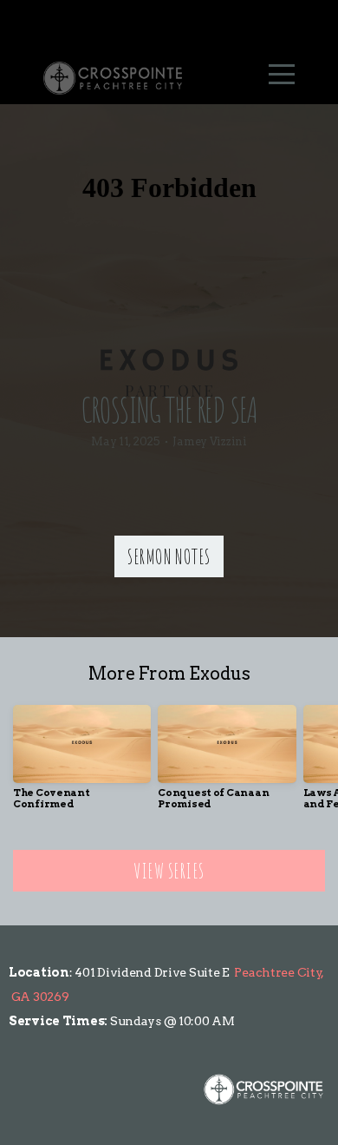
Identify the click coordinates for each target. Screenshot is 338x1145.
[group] (82, 764)
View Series (168, 871)
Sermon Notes (169, 556)
